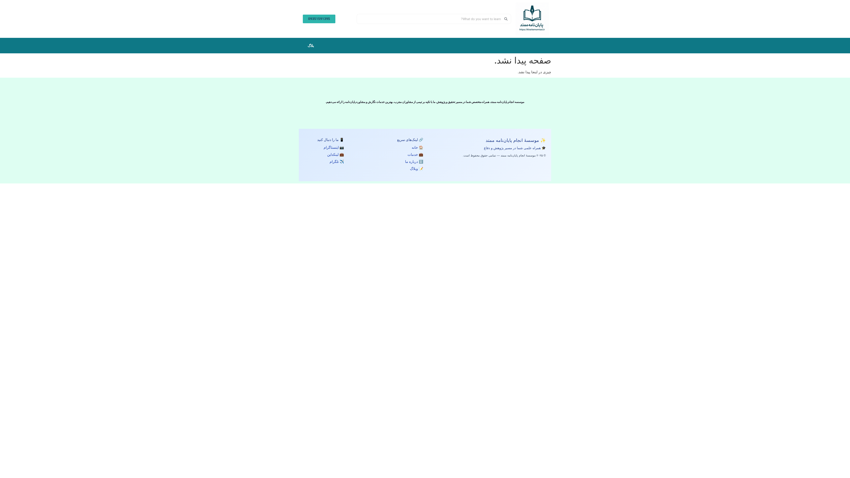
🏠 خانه (417, 147)
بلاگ (311, 45)
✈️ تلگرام (337, 162)
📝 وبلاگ (416, 169)
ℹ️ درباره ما (414, 162)
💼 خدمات (415, 154)
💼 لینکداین (335, 154)
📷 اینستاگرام (334, 147)
